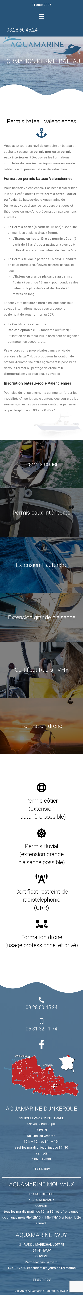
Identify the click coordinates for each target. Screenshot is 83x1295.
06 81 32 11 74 (41, 1029)
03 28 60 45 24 (41, 1007)
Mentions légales (58, 1291)
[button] (41, 16)
